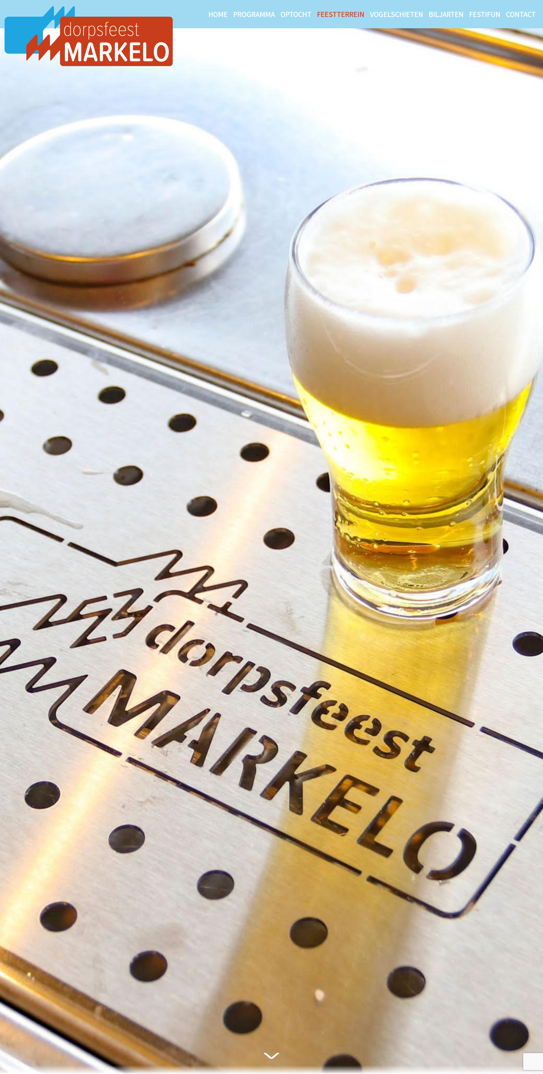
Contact (521, 14)
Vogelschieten (396, 14)
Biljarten (446, 14)
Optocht (296, 14)
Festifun (484, 14)
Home (218, 14)
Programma (254, 14)
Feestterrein (340, 14)
